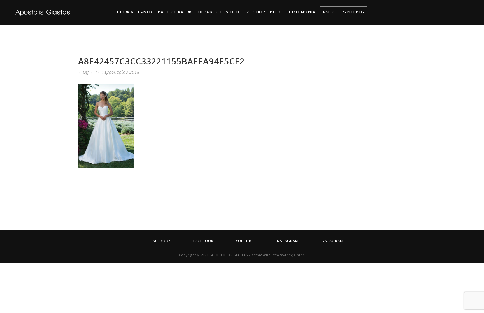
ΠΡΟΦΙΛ (125, 12)
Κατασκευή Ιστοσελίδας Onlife (278, 255)
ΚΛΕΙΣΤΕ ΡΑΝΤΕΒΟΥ (344, 12)
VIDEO (232, 12)
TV (246, 12)
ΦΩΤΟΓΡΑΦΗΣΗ (205, 12)
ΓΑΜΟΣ (145, 12)
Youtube (245, 240)
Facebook (161, 240)
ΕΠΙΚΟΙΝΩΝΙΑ (300, 12)
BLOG (276, 12)
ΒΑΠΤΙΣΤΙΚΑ (170, 12)
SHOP (259, 12)
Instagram (287, 240)
